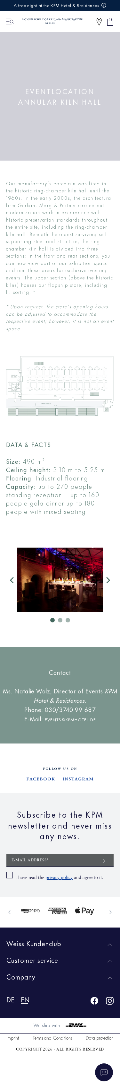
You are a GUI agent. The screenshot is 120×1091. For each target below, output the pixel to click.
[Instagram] (110, 1002)
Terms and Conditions (52, 1037)
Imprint (12, 1037)
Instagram (78, 779)
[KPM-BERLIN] (49, 21)
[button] (99, 21)
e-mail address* (30, 860)
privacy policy (59, 877)
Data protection (100, 1037)
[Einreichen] (104, 860)
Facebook (40, 779)
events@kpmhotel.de (70, 718)
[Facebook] (94, 1002)
